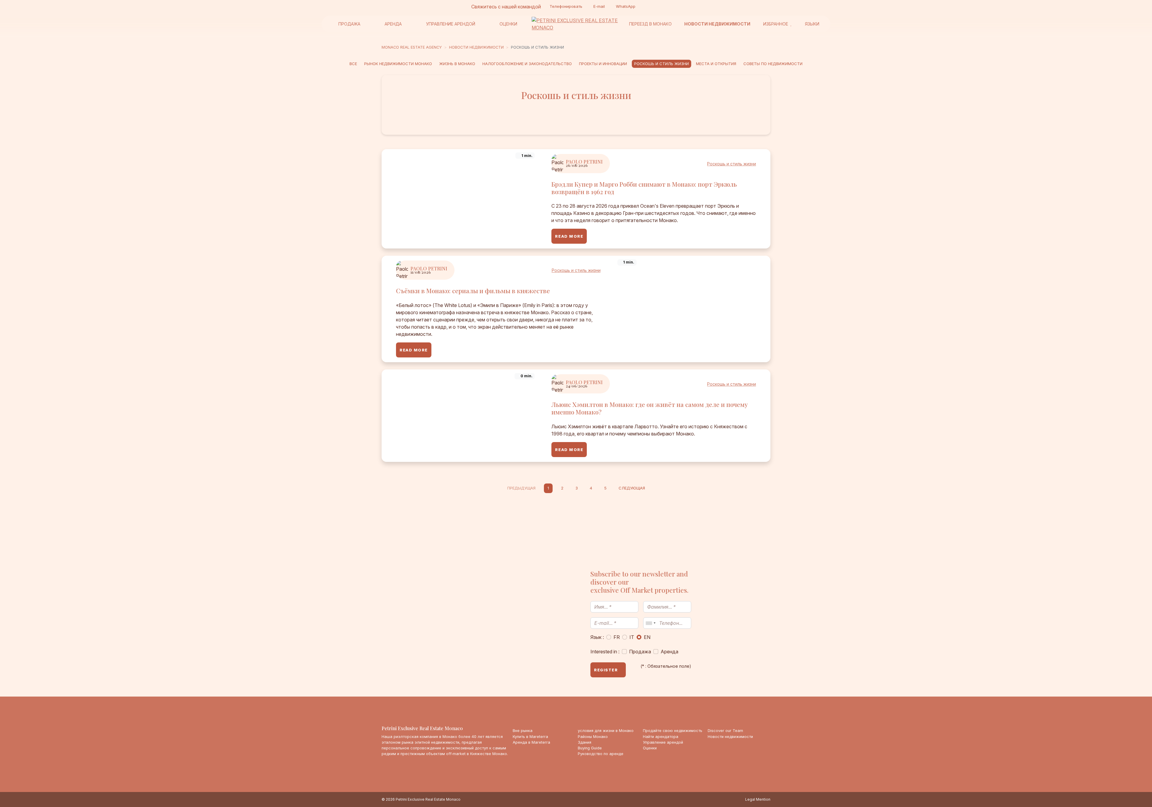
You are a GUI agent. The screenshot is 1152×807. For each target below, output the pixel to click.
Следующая (632, 488)
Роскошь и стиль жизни (661, 63)
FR (617, 637)
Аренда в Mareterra (531, 742)
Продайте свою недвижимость (672, 730)
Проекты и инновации (603, 63)
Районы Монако (593, 736)
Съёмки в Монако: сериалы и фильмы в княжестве (473, 290)
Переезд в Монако (650, 23)
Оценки (508, 23)
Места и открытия (716, 63)
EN (647, 637)
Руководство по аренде (600, 753)
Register (606, 669)
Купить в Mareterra (530, 736)
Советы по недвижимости (772, 63)
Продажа (349, 23)
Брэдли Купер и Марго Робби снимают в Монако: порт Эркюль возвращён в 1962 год (644, 188)
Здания (584, 742)
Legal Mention (757, 799)
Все (353, 63)
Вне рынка (522, 730)
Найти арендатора (660, 736)
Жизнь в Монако (457, 63)
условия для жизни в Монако (606, 730)
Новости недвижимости (717, 23)
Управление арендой (450, 23)
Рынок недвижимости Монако (398, 63)
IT (631, 637)
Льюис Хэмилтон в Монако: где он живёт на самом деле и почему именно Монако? (649, 408)
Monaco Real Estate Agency (412, 47)
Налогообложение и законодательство (527, 63)
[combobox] (650, 623)
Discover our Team (725, 730)
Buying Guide (590, 748)
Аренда (393, 23)
